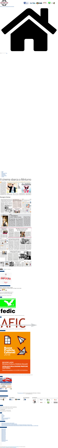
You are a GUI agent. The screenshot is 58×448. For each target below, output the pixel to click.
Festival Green (4, 174)
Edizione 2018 (4, 434)
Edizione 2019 (4, 433)
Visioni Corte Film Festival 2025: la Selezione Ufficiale (9, 423)
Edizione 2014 (4, 437)
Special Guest (4, 441)
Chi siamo (3, 415)
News (2, 172)
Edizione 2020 (4, 432)
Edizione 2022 (4, 430)
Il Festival (3, 416)
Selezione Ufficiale (4, 173)
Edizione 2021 (4, 431)
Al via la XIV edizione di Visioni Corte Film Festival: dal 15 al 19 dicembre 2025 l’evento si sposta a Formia (17, 424)
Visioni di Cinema (4, 175)
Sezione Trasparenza (5, 418)
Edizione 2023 (4, 429)
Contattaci (3, 419)
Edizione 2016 (4, 435)
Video (2, 417)
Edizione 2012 (4, 439)
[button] (6, 206)
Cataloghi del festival (5, 440)
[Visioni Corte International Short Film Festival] (7, 6)
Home (2, 171)
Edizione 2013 (4, 438)
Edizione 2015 (4, 436)
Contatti (3, 176)
